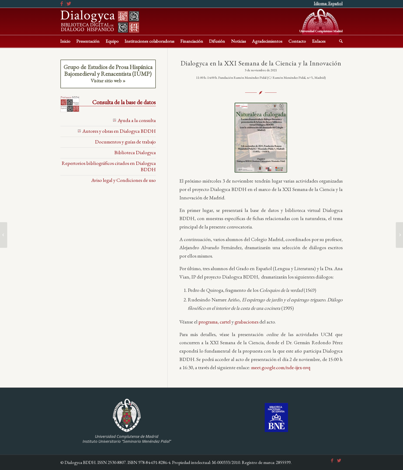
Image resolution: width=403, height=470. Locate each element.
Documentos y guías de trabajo (125, 141)
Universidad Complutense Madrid (321, 31)
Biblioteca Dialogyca (135, 152)
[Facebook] (61, 3)
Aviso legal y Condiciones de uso (123, 180)
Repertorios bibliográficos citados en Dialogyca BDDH (109, 166)
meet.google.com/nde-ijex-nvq (280, 367)
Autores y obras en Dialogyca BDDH (119, 131)
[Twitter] (68, 3)
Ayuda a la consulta (137, 120)
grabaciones (246, 321)
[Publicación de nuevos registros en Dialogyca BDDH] (399, 235)
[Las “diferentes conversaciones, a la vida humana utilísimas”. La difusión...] (3, 235)
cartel (225, 321)
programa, (208, 321)
